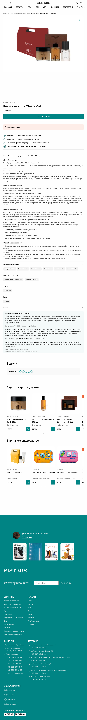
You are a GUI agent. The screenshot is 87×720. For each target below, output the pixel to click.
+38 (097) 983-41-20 (14, 664)
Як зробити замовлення (12, 604)
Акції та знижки (33, 621)
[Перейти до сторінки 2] (43, 433)
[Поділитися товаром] (79, 19)
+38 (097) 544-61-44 (38, 667)
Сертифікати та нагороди (13, 617)
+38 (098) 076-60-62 (38, 679)
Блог (6, 621)
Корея (7, 301)
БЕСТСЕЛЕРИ (68, 7)
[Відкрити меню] (5, 2)
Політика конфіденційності (13, 634)
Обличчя (31, 604)
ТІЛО (29, 7)
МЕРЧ (45, 7)
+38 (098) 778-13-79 (38, 648)
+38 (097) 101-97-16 (38, 660)
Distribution (11, 699)
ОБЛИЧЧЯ (19, 7)
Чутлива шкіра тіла (31, 280)
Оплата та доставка (11, 601)
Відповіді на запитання (12, 607)
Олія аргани (48, 269)
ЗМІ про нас (8, 614)
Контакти (7, 628)
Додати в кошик (43, 116)
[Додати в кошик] (28, 429)
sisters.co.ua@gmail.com (15, 645)
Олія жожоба (59, 269)
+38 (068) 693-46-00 (15, 667)
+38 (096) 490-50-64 (15, 673)
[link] (81, 2)
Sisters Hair (11, 690)
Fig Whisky (13, 102)
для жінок (8, 290)
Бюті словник (9, 624)
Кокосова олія (22, 269)
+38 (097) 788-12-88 (14, 661)
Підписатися (27, 537)
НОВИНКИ (55, 7)
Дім (29, 611)
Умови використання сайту (14, 631)
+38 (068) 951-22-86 (14, 670)
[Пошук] (9, 2)
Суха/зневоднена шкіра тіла (13, 280)
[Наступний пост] (70, 552)
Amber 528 (16, 469)
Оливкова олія (35, 269)
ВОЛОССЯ (8, 7)
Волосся (31, 601)
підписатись (66, 583)
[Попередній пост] (16, 552)
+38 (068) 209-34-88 (38, 673)
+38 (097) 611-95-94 (38, 654)
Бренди (31, 624)
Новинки (31, 617)
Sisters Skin (11, 695)
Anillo (5, 102)
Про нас (7, 611)
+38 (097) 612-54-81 (14, 657)
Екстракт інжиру (10, 269)
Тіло (29, 607)
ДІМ (37, 7)
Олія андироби (72, 269)
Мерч (30, 614)
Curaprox (35, 469)
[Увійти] (76, 2)
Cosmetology (11, 704)
